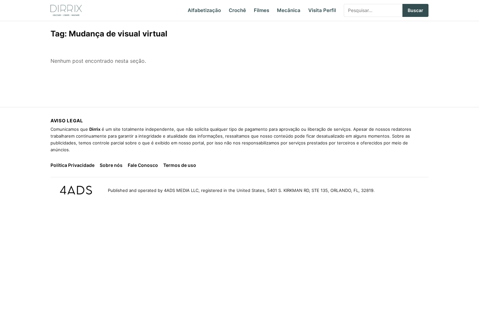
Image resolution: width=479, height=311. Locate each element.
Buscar (415, 10)
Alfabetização (204, 10)
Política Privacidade (72, 165)
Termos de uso (179, 165)
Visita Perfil (322, 10)
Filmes (261, 10)
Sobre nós (111, 165)
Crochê (237, 10)
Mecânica (288, 10)
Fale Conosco (143, 165)
